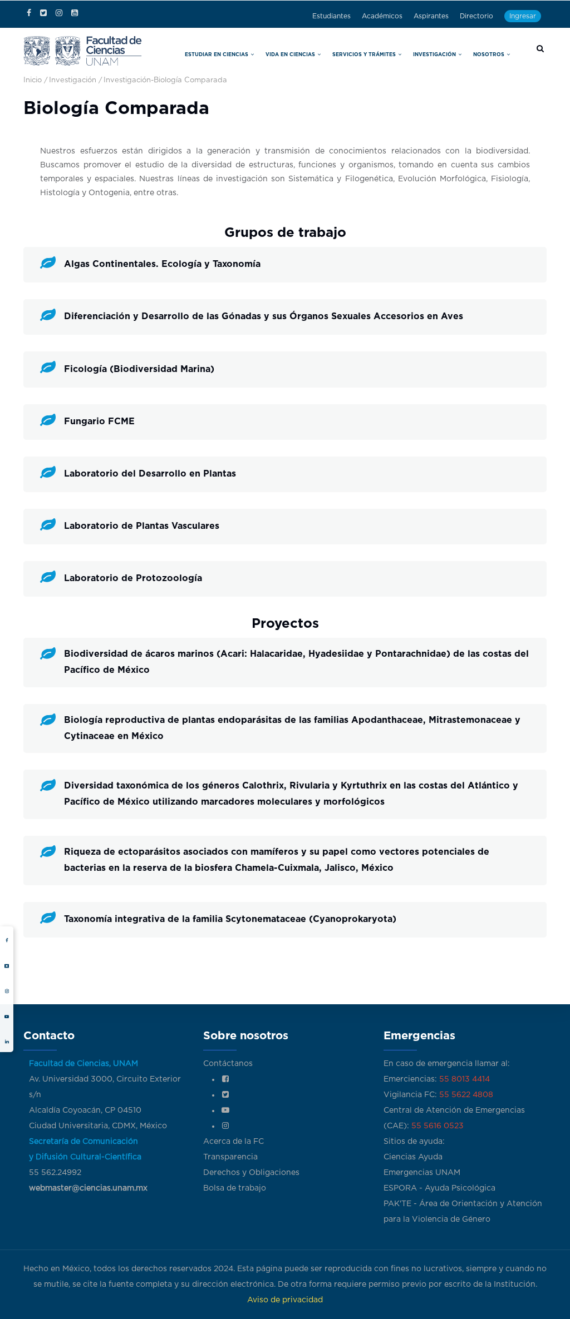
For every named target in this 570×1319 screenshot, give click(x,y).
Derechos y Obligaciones (251, 1173)
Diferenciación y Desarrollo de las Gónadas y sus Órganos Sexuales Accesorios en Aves (263, 316)
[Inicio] (82, 49)
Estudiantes (331, 16)
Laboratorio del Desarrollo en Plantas (150, 473)
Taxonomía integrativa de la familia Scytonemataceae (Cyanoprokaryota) (230, 919)
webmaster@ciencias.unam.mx (88, 1188)
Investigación (435, 54)
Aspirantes (431, 16)
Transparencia (230, 1157)
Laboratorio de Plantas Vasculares (141, 526)
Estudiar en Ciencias (217, 54)
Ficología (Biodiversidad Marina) (139, 369)
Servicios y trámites (364, 54)
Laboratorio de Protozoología (133, 578)
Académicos (382, 16)
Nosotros (489, 54)
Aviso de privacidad (285, 1300)
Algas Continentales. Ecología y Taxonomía (162, 264)
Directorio (476, 16)
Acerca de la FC (233, 1142)
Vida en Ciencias (291, 54)
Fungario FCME (99, 421)
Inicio (32, 80)
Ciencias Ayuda (413, 1157)
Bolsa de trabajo (234, 1188)
